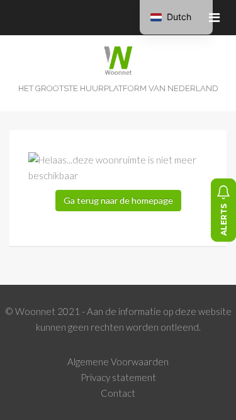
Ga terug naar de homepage (118, 200)
